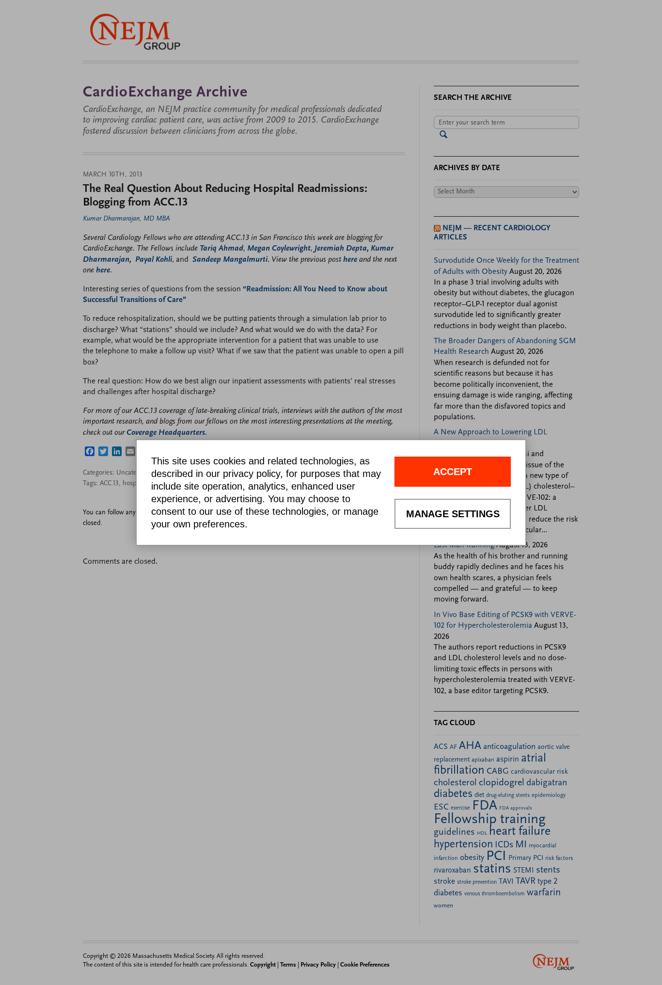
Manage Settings (453, 513)
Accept (452, 471)
